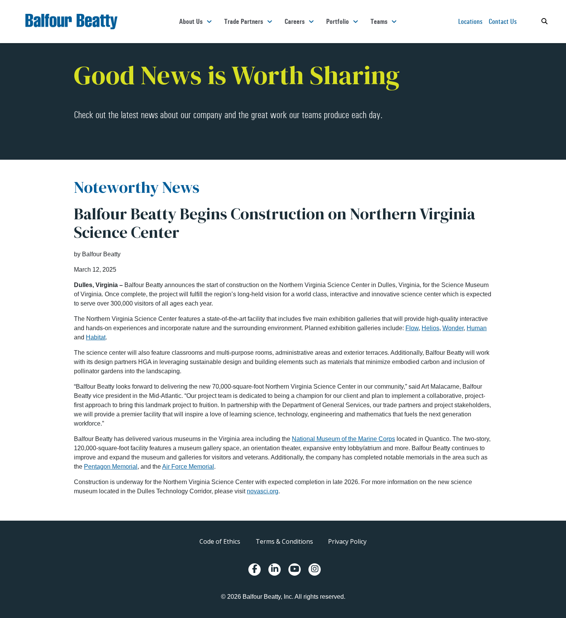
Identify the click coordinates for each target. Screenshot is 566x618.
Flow (412, 328)
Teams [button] (378, 21)
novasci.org (262, 491)
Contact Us (503, 21)
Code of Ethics (219, 541)
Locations (470, 21)
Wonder (453, 328)
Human (477, 328)
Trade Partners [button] (243, 21)
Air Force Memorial (188, 466)
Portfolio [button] (337, 21)
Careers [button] (295, 21)
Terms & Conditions (284, 541)
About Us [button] (191, 21)
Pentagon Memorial (110, 466)
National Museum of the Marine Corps (343, 439)
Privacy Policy (347, 541)
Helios (430, 328)
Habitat (95, 337)
